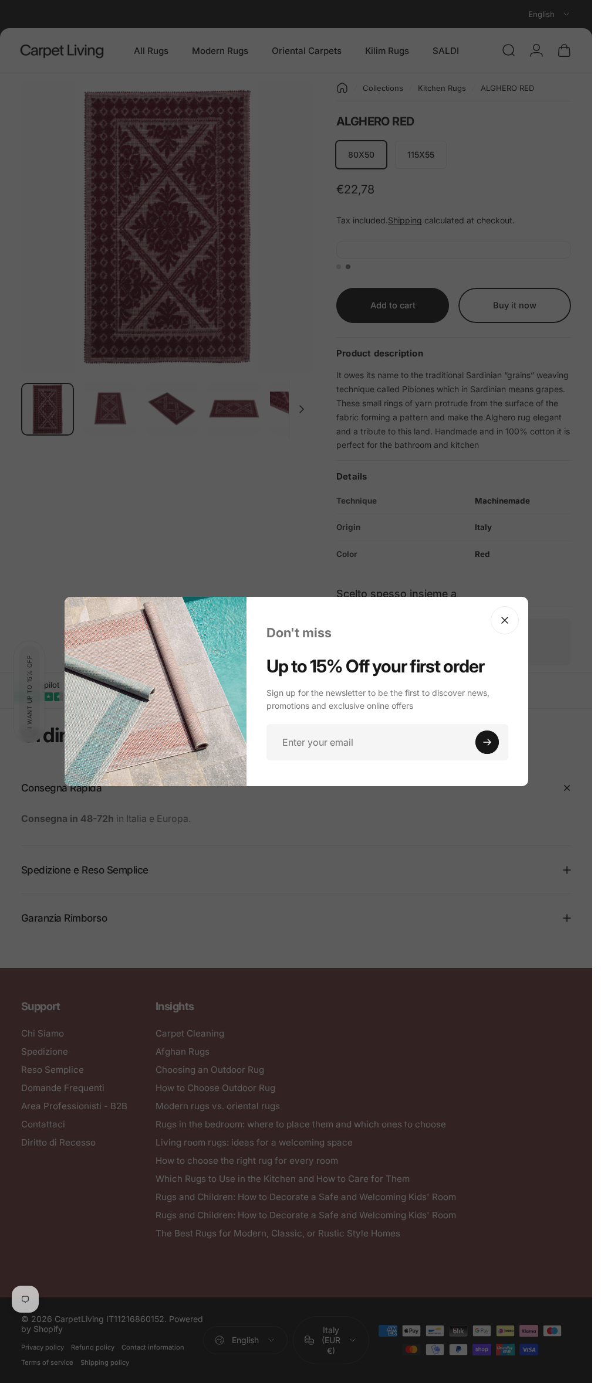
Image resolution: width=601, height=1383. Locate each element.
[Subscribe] (487, 742)
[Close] (505, 620)
